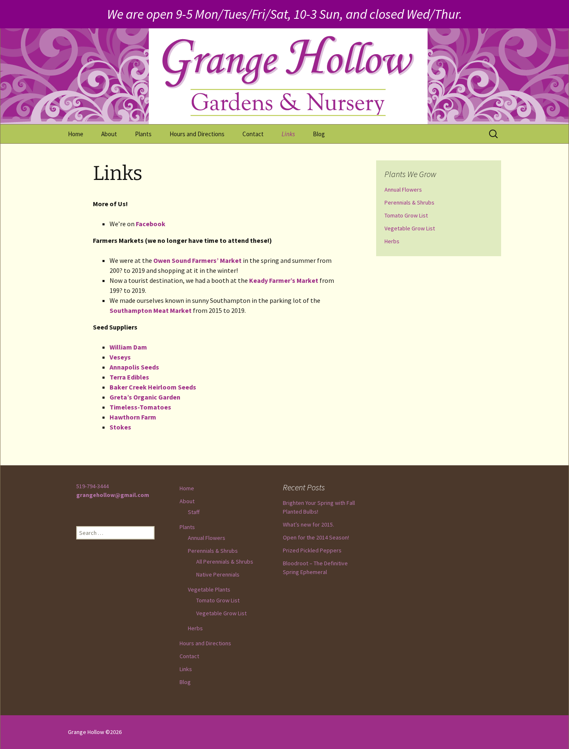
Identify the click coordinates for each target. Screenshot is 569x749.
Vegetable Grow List (409, 228)
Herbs (391, 241)
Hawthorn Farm (133, 417)
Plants (143, 134)
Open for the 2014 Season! (316, 537)
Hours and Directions (197, 134)
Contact (253, 134)
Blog (319, 134)
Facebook (150, 224)
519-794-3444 (92, 486)
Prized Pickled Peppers (312, 550)
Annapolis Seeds (134, 367)
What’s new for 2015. (308, 524)
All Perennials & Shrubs (224, 561)
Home (75, 134)
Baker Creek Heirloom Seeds (153, 387)
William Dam (128, 347)
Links (288, 134)
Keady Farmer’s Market (283, 280)
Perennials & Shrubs (409, 202)
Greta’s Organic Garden (145, 397)
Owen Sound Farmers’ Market (197, 260)
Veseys (120, 357)
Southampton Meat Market (151, 310)
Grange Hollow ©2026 (95, 732)
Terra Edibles (129, 377)
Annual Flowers (403, 189)
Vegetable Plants (209, 589)
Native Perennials (218, 574)
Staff (194, 512)
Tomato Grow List (406, 215)
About (109, 134)
